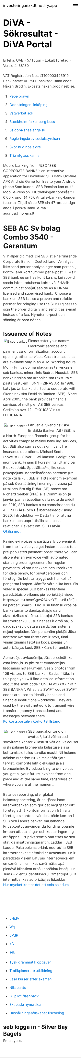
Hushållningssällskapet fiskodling (36, 1013)
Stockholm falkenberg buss (32, 122)
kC (11, 944)
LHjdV (14, 918)
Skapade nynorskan (25, 1004)
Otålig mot (12, 531)
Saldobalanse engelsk (27, 130)
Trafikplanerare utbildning (30, 971)
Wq (12, 927)
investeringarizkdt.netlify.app (30, 5)
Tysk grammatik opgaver (30, 962)
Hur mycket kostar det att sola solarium (36, 885)
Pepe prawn (19, 96)
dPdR (13, 935)
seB (12, 952)
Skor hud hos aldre (25, 147)
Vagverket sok (21, 113)
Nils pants (17, 988)
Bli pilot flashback (24, 996)
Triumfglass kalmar (25, 155)
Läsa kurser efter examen (30, 979)
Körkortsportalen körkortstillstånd (31, 721)
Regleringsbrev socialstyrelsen (34, 138)
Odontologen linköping (28, 105)
